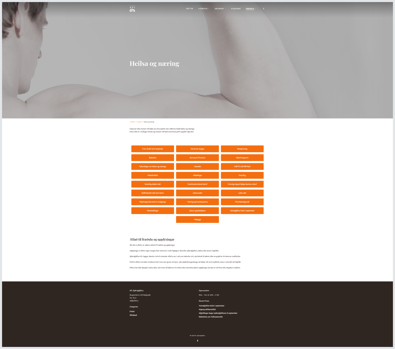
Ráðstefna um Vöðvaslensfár (211, 317)
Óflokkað (133, 315)
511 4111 (133, 298)
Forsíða (132, 122)
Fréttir (132, 311)
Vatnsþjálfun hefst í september (211, 306)
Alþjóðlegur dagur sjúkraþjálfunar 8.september (218, 313)
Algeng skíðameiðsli (207, 309)
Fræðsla (139, 122)
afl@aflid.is (134, 300)
